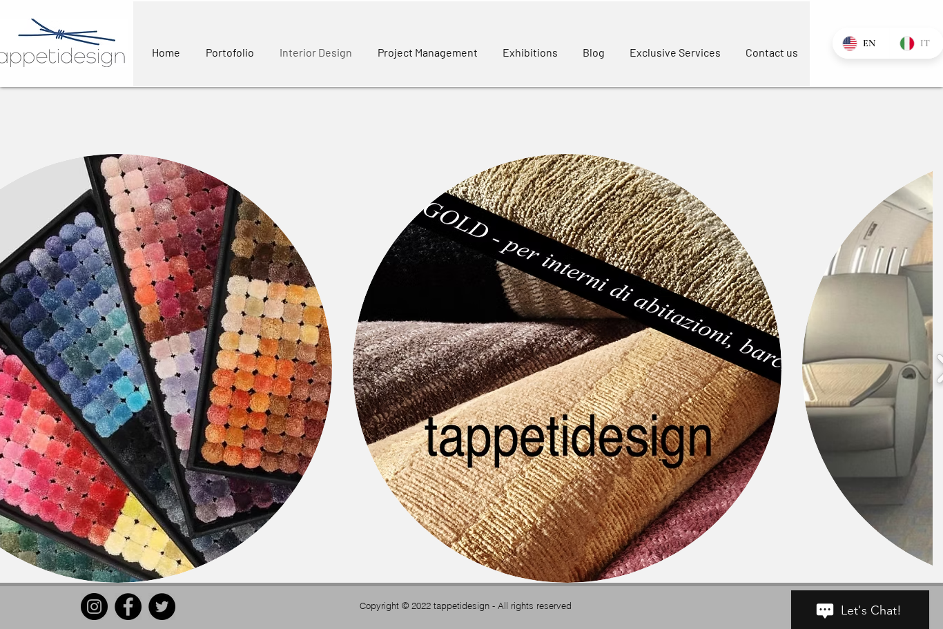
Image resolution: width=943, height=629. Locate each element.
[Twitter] (161, 606)
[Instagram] (94, 606)
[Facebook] (128, 606)
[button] (567, 368)
